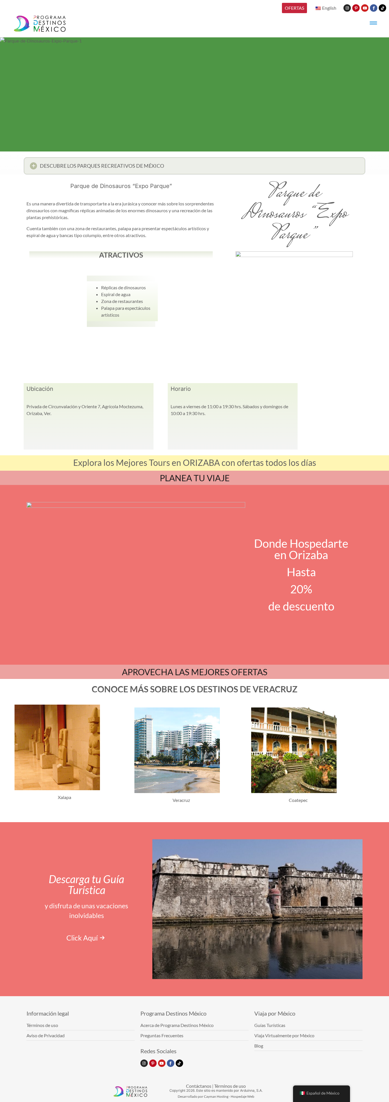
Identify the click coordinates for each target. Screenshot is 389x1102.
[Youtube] (364, 8)
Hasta (301, 572)
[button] (194, 165)
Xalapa (64, 797)
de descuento (301, 606)
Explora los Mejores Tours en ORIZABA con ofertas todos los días (194, 462)
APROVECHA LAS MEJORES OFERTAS (194, 672)
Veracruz (181, 800)
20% (301, 589)
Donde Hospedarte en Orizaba (301, 549)
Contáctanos (198, 1086)
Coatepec (298, 800)
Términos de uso (230, 1086)
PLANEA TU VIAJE (195, 478)
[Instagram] (347, 8)
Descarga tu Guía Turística (86, 884)
